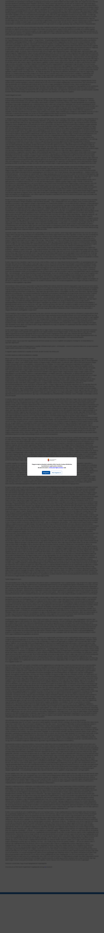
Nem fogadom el (56, 472)
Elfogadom (46, 472)
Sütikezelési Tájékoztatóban (56, 468)
